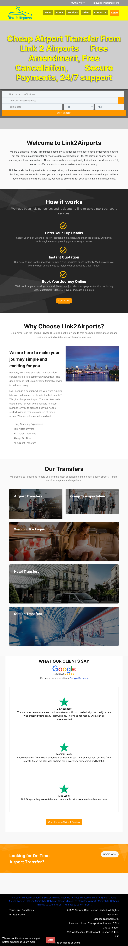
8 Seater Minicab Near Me (56, 897)
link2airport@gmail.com (105, 2)
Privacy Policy (17, 914)
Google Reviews (79, 678)
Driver (85, 12)
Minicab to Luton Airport (50, 904)
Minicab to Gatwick (108, 901)
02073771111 (78, 2)
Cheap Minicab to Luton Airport (89, 897)
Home (48, 12)
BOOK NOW (109, 854)
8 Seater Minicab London (26, 897)
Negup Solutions (71, 942)
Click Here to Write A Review (64, 822)
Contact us (100, 12)
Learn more (29, 941)
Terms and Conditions (21, 910)
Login (114, 12)
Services (73, 12)
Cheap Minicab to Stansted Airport (77, 901)
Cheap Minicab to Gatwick (41, 901)
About (59, 12)
